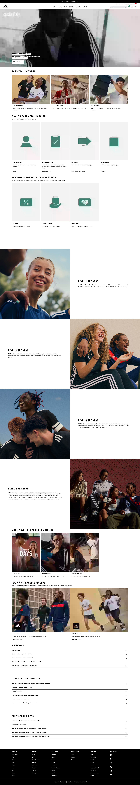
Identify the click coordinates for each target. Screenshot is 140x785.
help (122, 4)
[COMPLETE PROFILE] (55, 147)
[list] (70, 147)
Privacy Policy (70, 781)
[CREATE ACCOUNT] (26, 147)
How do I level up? (16, 691)
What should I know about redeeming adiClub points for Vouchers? (29, 732)
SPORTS (71, 7)
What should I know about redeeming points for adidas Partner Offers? (30, 736)
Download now (17, 639)
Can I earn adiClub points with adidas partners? (24, 665)
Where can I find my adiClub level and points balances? (26, 661)
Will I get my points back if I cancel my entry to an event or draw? (29, 728)
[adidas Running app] (99, 615)
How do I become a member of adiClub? (22, 658)
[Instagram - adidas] (119, 759)
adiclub (132, 4)
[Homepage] (5, 6)
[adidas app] (41, 615)
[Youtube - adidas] (119, 775)
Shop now (104, 171)
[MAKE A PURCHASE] (114, 147)
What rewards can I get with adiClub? (22, 654)
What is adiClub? (16, 650)
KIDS (65, 7)
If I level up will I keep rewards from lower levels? (25, 695)
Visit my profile (46, 171)
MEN (54, 7)
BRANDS (78, 7)
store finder (118, 4)
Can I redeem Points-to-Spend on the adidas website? (26, 721)
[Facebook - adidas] (119, 755)
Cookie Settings (56, 781)
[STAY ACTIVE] (84, 147)
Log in (14, 171)
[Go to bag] (135, 7)
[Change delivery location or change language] (135, 4)
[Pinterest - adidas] (119, 767)
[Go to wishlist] (132, 7)
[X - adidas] (119, 763)
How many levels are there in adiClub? (22, 687)
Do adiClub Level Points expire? (20, 699)
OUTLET (85, 7)
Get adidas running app (78, 171)
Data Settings (63, 781)
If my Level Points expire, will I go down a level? (24, 703)
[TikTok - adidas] (119, 771)
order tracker (126, 4)
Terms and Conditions (79, 781)
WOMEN (60, 7)
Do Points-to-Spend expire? (19, 724)
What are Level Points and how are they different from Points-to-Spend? (31, 683)
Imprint (86, 781)
